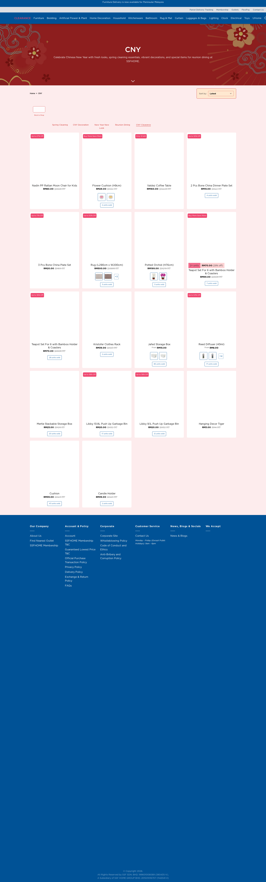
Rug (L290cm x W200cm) (107, 265)
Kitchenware (135, 18)
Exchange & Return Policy (76, 579)
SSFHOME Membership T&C (79, 542)
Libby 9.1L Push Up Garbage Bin (159, 423)
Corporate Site (109, 535)
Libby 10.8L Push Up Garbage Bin (106, 423)
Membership (222, 9)
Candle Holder (106, 493)
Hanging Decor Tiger (211, 423)
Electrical (236, 18)
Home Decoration (100, 18)
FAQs (68, 585)
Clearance (22, 18)
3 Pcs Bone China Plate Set (54, 265)
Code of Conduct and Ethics (113, 547)
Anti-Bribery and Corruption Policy (110, 556)
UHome (257, 18)
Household (119, 18)
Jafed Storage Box (159, 344)
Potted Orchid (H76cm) (159, 265)
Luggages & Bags (196, 18)
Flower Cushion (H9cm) (106, 185)
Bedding (51, 18)
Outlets (235, 9)
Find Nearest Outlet (42, 540)
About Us (35, 535)
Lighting (214, 18)
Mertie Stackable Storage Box (54, 423)
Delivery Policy (74, 572)
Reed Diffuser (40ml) (211, 344)
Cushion (54, 493)
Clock (224, 18)
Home (32, 93)
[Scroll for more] (133, 81)
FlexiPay (246, 9)
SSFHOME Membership (44, 545)
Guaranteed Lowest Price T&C (80, 551)
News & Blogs (178, 535)
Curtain (179, 18)
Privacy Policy (73, 567)
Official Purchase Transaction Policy (76, 560)
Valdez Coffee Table (159, 185)
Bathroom (151, 18)
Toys (247, 18)
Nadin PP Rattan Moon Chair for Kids (54, 185)
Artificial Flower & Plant (73, 18)
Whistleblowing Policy (113, 540)
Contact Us (258, 9)
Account (70, 535)
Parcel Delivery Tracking (201, 9)
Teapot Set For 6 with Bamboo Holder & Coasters (211, 272)
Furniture (39, 18)
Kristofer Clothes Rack (106, 344)
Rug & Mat (166, 18)
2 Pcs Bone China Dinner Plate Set (211, 185)
